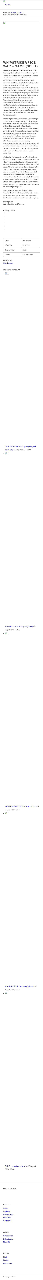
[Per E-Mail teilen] (6, 232)
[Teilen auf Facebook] (6, 213)
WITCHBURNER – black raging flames (19, 986)
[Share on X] (6, 219)
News (5, 1208)
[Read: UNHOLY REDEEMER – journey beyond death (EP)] (7, 274)
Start (5, 1257)
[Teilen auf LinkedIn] (6, 229)
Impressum (7, 1263)
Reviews (6, 1211)
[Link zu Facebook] (38, 1277)
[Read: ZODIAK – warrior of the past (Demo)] (7, 454)
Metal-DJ (6, 1242)
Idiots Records (8, 263)
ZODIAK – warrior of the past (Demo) (19, 626)
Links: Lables (8, 1239)
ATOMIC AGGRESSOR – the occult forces (21, 806)
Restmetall (7, 1221)
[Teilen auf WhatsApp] (6, 223)
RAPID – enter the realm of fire (16, 1166)
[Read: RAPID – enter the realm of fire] (7, 993)
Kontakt (6, 1260)
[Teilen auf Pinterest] (6, 226)
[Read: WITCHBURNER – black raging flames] (7, 813)
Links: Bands (8, 1236)
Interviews (7, 1218)
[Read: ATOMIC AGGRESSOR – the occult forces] (7, 634)
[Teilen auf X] (6, 216)
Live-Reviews (8, 1214)
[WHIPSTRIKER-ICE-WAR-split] (21, 40)
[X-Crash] (17, 4)
